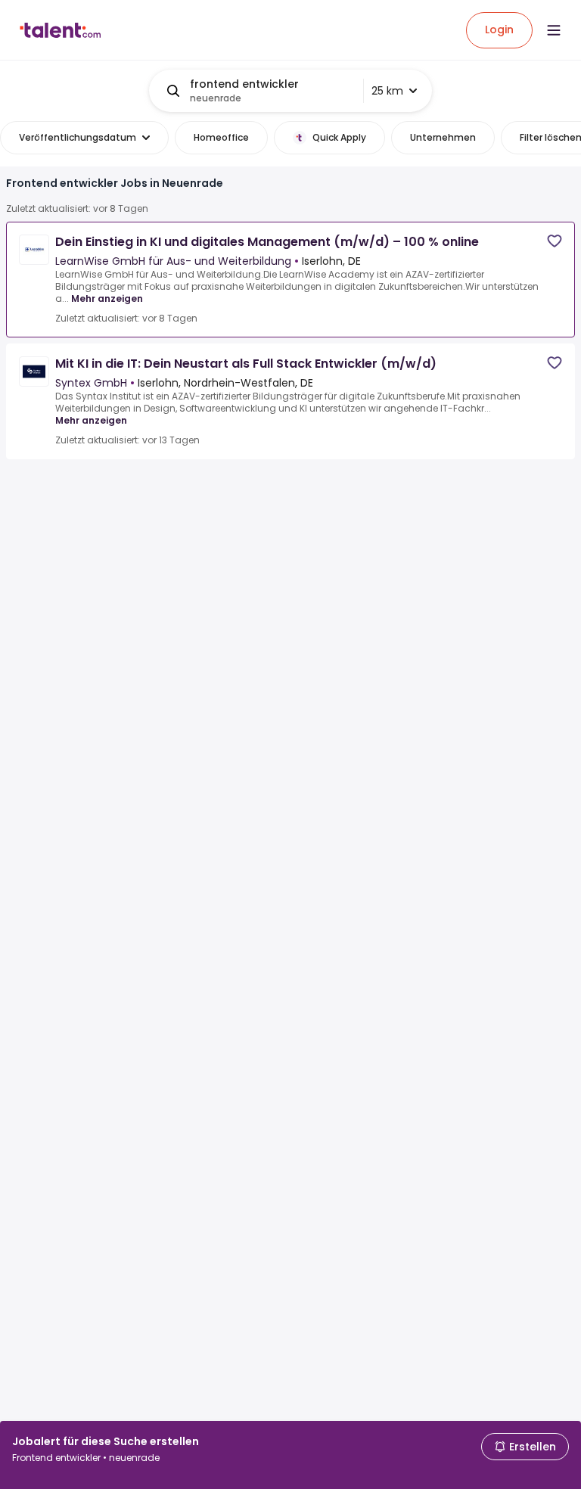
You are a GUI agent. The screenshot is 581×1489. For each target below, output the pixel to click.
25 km (387, 90)
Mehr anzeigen (107, 298)
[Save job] (554, 241)
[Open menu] (554, 30)
